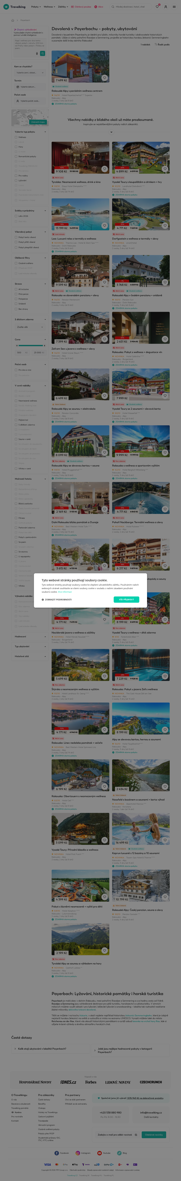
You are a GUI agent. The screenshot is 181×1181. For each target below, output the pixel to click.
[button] (57, 599)
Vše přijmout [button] (126, 599)
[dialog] (90, 590)
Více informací (65, 591)
